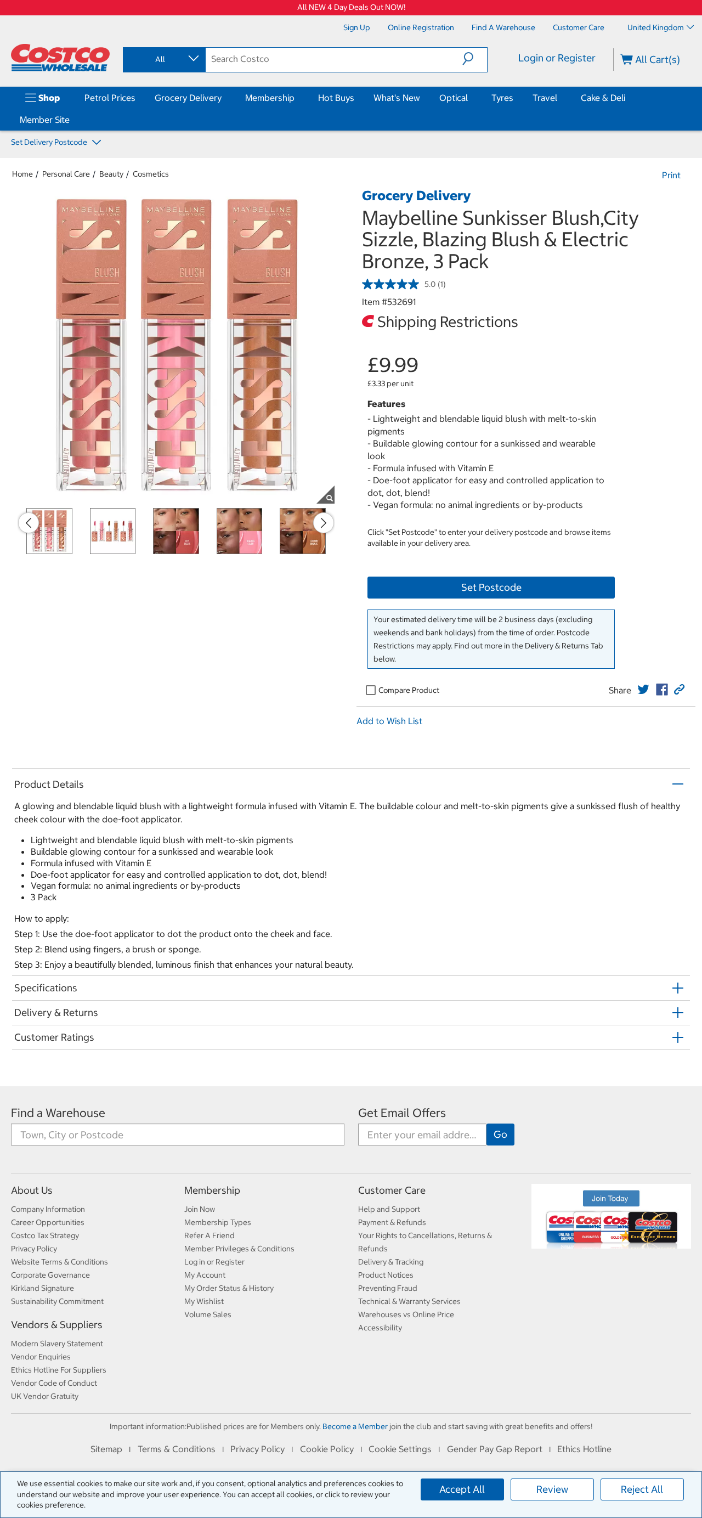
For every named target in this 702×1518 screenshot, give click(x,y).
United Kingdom (655, 27)
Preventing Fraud (387, 1288)
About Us (32, 1190)
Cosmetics (151, 174)
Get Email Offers (402, 1112)
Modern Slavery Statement (57, 1343)
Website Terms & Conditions (59, 1262)
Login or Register (557, 58)
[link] (643, 689)
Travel (545, 97)
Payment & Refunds (392, 1222)
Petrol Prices (109, 97)
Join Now (199, 1209)
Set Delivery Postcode (50, 142)
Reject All (642, 1489)
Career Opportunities (47, 1222)
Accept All (462, 1489)
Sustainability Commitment (57, 1301)
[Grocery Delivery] (224, 97)
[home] (60, 57)
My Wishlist (204, 1301)
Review (552, 1489)
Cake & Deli (603, 97)
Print (671, 175)
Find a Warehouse (58, 1112)
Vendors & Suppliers (57, 1324)
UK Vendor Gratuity (44, 1396)
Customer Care (392, 1190)
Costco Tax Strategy (45, 1235)
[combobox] (163, 59)
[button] (474, 59)
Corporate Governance (50, 1275)
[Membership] (297, 97)
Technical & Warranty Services (409, 1301)
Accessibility (380, 1328)
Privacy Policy (34, 1249)
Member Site (45, 119)
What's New (396, 97)
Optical (453, 97)
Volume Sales (207, 1314)
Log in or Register (214, 1262)
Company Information (48, 1209)
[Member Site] (72, 119)
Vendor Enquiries (41, 1357)
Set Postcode (491, 587)
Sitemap (106, 1448)
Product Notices (386, 1275)
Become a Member (355, 1426)
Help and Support (389, 1209)
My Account (204, 1275)
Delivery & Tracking (390, 1262)
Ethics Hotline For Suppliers (58, 1370)
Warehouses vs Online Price (406, 1314)
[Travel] (559, 97)
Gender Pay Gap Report (494, 1448)
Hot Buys (336, 97)
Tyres (502, 97)
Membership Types (217, 1222)
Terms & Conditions (177, 1448)
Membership (270, 97)
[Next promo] (323, 522)
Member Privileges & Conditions (239, 1249)
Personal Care (66, 174)
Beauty (111, 174)
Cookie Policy (327, 1448)
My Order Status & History (229, 1288)
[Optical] (470, 97)
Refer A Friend (209, 1235)
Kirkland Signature (42, 1288)
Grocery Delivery (188, 97)
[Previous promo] (28, 522)
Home (22, 174)
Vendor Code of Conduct (54, 1383)
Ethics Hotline (584, 1448)
